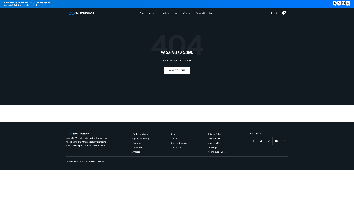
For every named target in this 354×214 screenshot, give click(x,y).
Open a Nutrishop (204, 13)
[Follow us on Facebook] (253, 141)
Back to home (177, 70)
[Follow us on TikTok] (284, 141)
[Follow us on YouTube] (276, 141)
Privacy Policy (215, 134)
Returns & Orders (179, 143)
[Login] (276, 13)
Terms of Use (214, 138)
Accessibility (214, 143)
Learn (176, 13)
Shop (142, 13)
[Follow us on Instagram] (268, 141)
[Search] (271, 13)
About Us (136, 143)
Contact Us (176, 147)
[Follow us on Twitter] (261, 141)
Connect (187, 13)
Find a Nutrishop (140, 134)
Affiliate (136, 151)
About (152, 13)
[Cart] (282, 13)
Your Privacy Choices (218, 151)
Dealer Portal (138, 147)
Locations (164, 13)
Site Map (212, 147)
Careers (174, 138)
